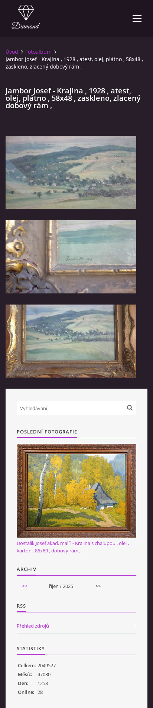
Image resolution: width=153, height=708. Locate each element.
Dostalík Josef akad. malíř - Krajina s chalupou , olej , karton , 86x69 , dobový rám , (73, 547)
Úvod (12, 51)
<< (24, 586)
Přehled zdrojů (33, 625)
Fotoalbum (38, 51)
